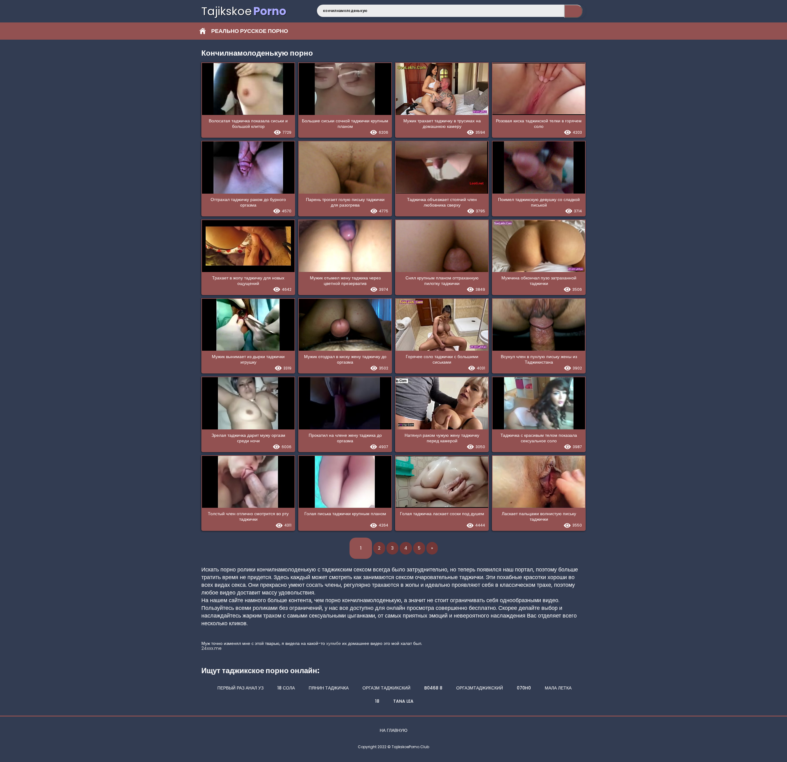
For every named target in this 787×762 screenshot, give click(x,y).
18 (377, 701)
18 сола (286, 688)
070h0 (524, 688)
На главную (393, 730)
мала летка (558, 688)
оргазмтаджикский (479, 688)
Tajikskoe (243, 11)
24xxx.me (211, 648)
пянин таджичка (329, 688)
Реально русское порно (249, 31)
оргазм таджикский (386, 688)
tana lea (403, 701)
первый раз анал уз (240, 688)
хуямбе (333, 643)
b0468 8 (433, 688)
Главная (202, 31)
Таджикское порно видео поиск (573, 11)
